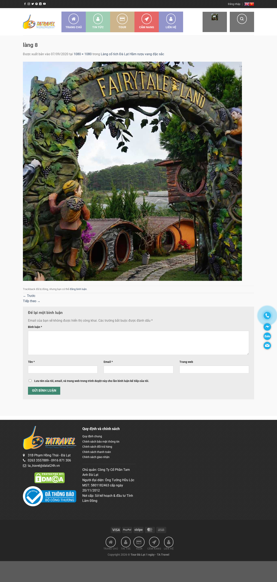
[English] (246, 4)
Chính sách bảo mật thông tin (100, 441)
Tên (31, 362)
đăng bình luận (78, 289)
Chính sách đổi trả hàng (97, 446)
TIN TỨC (98, 27)
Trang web (186, 362)
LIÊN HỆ (171, 27)
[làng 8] (132, 171)
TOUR (122, 27)
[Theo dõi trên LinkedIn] (40, 4)
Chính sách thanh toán (96, 452)
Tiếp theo (31, 301)
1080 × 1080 (83, 54)
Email (108, 362)
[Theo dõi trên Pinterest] (36, 4)
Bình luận (35, 327)
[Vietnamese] (251, 4)
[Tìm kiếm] (242, 22)
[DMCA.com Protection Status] (49, 477)
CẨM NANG (146, 27)
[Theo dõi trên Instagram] (29, 4)
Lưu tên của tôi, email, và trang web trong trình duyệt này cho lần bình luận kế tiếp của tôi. (91, 381)
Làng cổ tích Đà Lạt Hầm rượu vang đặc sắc (132, 54)
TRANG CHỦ (73, 27)
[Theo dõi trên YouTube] (44, 4)
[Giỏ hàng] (215, 22)
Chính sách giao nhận (96, 457)
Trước (29, 296)
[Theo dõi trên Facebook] (25, 4)
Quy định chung (92, 436)
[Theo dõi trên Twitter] (32, 4)
